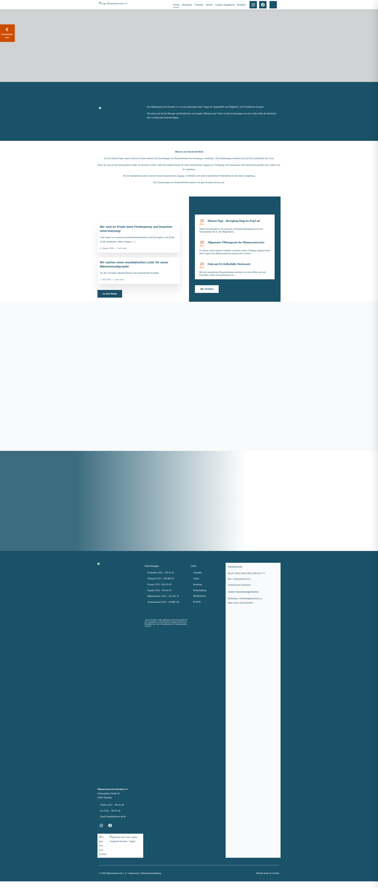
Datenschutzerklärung (151, 873)
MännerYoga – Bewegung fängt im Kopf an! (234, 220)
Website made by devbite (267, 873)
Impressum (134, 873)
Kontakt (241, 4)
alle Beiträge (110, 224)
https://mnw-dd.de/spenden (240, 602)
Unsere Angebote (224, 4)
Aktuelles (187, 4)
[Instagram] (253, 4)
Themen (198, 4)
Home (176, 4)
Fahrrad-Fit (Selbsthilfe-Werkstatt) (229, 264)
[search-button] (273, 4)
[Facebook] (263, 4)
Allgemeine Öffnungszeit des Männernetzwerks (236, 242)
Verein (209, 4)
